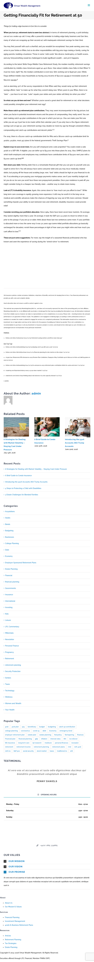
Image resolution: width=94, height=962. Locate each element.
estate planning (45, 735)
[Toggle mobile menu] (89, 5)
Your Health (9, 710)
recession (75, 743)
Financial (8, 575)
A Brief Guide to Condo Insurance (18, 475)
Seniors (8, 678)
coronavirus (25, 731)
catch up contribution (67, 727)
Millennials (9, 633)
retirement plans (58, 747)
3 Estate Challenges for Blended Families (21, 495)
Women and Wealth (13, 703)
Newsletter (9, 639)
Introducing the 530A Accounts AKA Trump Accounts (74, 442)
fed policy (58, 735)
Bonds (7, 524)
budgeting (52, 727)
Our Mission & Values (13, 907)
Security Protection (12, 671)
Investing (8, 607)
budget (42, 727)
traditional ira (62, 751)
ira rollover (73, 739)
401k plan (15, 727)
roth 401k (77, 747)
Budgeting (9, 531)
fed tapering (69, 735)
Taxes (7, 684)
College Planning (12, 543)
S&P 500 (17, 751)
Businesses (9, 537)
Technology (9, 691)
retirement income (23, 747)
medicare (48, 743)
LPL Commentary (12, 627)
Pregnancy (9, 652)
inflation (44, 739)
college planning (11, 731)
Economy (9, 556)
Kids (7, 614)
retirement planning (13, 665)
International (10, 601)
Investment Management (15, 921)
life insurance (10, 743)
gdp (36, 739)
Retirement (9, 659)
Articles (8, 936)
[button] (47, 861)
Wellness (8, 697)
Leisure (8, 620)
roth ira (7, 751)
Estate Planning (11, 569)
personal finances (61, 743)
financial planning (12, 582)
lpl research (37, 743)
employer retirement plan (15, 735)
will (71, 751)
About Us (8, 903)
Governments (10, 588)
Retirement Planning (13, 940)
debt (44, 731)
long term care (23, 743)
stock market (42, 751)
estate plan (32, 735)
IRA (65, 739)
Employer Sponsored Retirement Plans (20, 563)
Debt (7, 550)
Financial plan (10, 739)
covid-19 (36, 731)
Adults (7, 518)
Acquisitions (10, 511)
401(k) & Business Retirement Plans (19, 925)
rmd (69, 747)
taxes (52, 751)
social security (28, 751)
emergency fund (66, 731)
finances (80, 735)
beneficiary (32, 727)
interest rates (55, 739)
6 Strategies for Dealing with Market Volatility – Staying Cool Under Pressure (36, 469)
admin (36, 393)
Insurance (9, 595)
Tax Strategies (10, 943)
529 (23, 727)
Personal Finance (12, 646)
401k (6, 727)
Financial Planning (12, 917)
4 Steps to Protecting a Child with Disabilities (23, 488)
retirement (9, 747)
